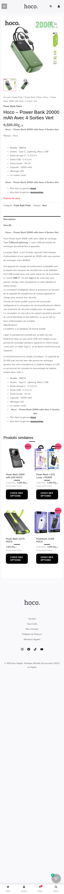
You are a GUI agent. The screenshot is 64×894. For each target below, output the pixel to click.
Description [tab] (9, 219)
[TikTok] (35, 649)
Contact (32, 618)
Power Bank (17, 97)
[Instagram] (22, 649)
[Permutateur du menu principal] (4, 6)
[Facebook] (28, 649)
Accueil (6, 97)
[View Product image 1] (9, 84)
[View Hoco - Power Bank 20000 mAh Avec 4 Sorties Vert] (24, 84)
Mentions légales (32, 639)
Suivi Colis (32, 624)
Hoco (44, 205)
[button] (51, 6)
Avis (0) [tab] (7, 225)
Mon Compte (32, 629)
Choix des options (16, 494)
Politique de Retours (32, 634)
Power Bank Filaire (33, 97)
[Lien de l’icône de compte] (59, 6)
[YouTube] (41, 649)
